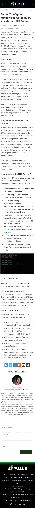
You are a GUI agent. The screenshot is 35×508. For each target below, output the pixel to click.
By (1, 25)
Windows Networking (24, 10)
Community (12, 474)
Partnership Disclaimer (18, 480)
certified (8, 28)
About (4, 474)
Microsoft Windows (12, 10)
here (12, 96)
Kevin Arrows (4, 25)
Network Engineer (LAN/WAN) (12, 389)
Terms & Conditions (17, 477)
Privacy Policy (22, 474)
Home (3, 10)
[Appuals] (17, 3)
